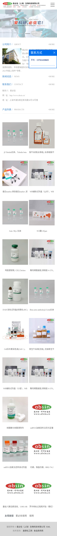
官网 (31, 516)
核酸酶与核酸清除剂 (15, 428)
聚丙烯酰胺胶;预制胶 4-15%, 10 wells (42, 389)
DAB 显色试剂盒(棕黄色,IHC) (15, 310)
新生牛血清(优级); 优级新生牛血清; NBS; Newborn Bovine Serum (41, 350)
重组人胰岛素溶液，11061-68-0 (15, 507)
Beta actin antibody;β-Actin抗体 (42, 310)
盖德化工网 (27, 531)
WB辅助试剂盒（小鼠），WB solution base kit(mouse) (15, 389)
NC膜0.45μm (42, 231)
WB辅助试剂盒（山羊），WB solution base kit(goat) (42, 192)
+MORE (51, 44)
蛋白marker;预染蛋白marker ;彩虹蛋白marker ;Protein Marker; (15, 192)
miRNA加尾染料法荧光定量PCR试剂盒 (41, 428)
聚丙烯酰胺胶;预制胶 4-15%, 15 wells (42, 271)
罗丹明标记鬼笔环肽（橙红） (41, 507)
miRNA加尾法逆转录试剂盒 (15, 467)
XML (48, 527)
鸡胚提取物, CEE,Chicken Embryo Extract (15, 271)
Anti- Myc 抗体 (15, 231)
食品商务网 (38, 531)
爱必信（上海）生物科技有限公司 (31, 527)
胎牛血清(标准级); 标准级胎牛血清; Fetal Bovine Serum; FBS (41, 153)
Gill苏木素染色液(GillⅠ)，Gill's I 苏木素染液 (15, 350)
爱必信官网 (21, 516)
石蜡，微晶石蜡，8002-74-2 (41, 467)
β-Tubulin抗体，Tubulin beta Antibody (15, 153)
